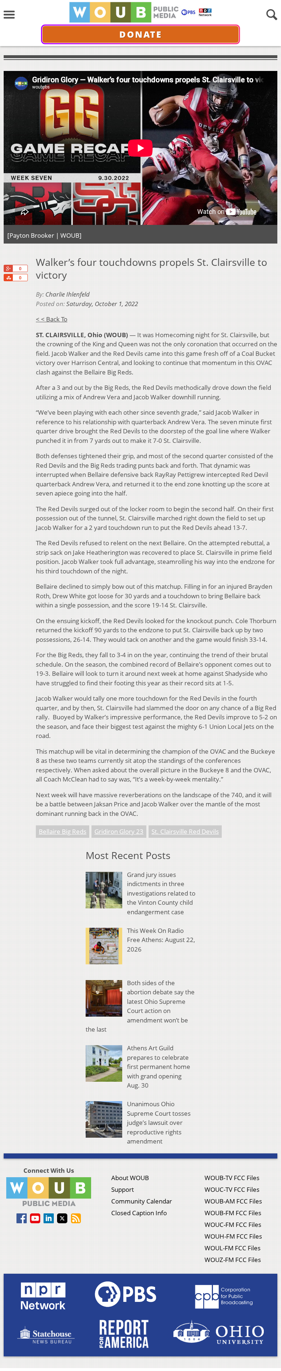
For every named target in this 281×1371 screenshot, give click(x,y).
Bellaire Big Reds (62, 831)
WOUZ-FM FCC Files (233, 1259)
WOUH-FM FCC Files (233, 1236)
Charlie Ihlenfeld (67, 294)
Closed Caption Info (139, 1213)
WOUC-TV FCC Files (232, 1189)
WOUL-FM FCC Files (233, 1248)
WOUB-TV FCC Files (232, 1178)
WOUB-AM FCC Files (233, 1201)
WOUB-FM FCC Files (233, 1213)
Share (8, 277)
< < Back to (51, 319)
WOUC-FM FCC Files (233, 1224)
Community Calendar (141, 1201)
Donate (140, 34)
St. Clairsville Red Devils (185, 831)
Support (122, 1189)
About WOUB (130, 1178)
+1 (8, 268)
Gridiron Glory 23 (118, 831)
